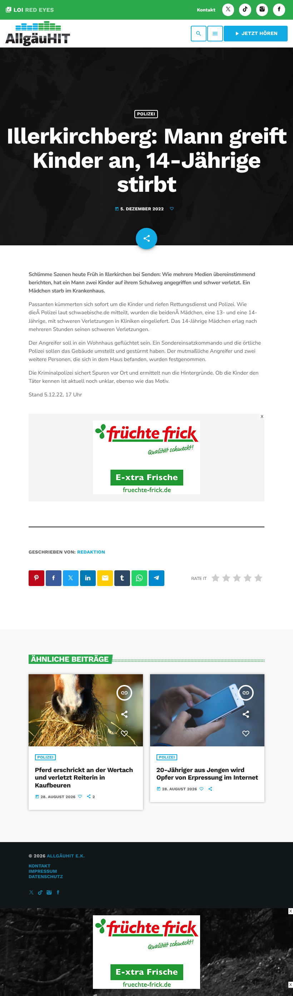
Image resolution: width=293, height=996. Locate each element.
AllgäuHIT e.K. (66, 856)
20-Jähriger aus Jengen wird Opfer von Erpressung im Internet (207, 774)
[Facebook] (279, 10)
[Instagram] (262, 10)
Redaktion (91, 552)
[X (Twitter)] (228, 10)
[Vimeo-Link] (37, 33)
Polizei (146, 114)
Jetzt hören (256, 33)
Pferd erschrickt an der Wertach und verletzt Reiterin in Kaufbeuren (84, 777)
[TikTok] (245, 10)
